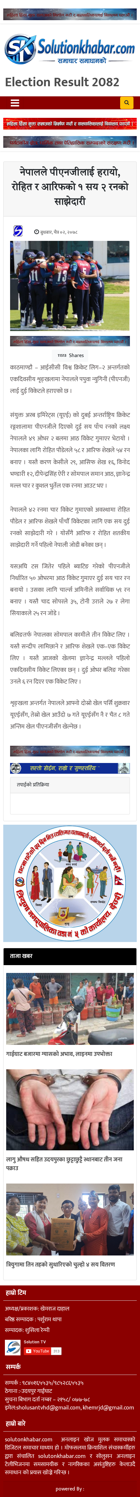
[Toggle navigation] (15, 102)
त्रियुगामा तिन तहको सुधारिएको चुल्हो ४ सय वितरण (60, 1265)
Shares (71, 355)
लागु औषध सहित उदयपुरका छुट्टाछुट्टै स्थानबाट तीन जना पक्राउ (64, 1164)
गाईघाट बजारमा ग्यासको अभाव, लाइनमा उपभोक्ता (59, 1054)
